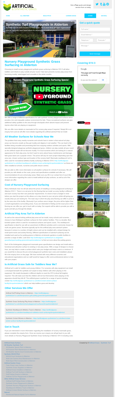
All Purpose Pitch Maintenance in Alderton (21, 349)
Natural (104, 15)
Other (90, 15)
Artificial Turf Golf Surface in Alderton (19, 372)
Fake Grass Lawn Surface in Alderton (19, 365)
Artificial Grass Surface (12, 343)
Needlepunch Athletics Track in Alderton (20, 388)
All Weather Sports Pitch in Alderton (18, 347)
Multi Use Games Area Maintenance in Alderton (23, 358)
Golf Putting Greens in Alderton (17, 374)
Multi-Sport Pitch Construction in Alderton (20, 361)
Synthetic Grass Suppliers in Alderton (19, 367)
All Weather (24, 15)
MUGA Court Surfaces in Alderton (18, 356)
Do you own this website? (89, 80)
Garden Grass (71, 15)
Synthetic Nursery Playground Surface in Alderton (23, 385)
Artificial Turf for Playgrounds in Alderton (20, 376)
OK (103, 80)
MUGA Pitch (47, 15)
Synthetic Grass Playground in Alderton (20, 383)
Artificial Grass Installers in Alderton (18, 370)
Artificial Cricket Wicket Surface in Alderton (21, 390)
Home (8, 15)
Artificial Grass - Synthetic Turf (100, 343)
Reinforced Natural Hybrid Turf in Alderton (21, 394)
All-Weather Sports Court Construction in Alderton (23, 352)
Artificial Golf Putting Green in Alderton (19, 381)
